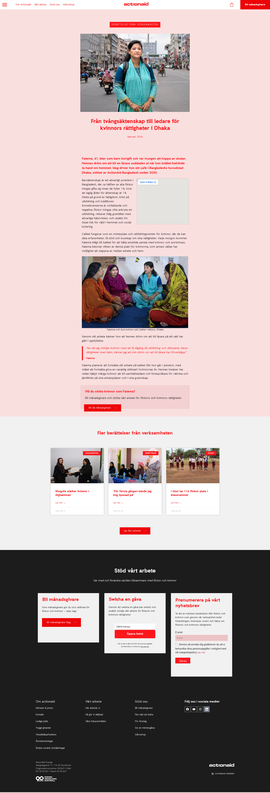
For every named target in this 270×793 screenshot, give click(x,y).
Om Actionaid (23, 4)
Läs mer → (60, 503)
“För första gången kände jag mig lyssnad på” (132, 493)
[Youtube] (194, 709)
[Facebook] (187, 709)
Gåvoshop (69, 4)
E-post (178, 632)
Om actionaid (45, 702)
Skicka (183, 661)
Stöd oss (55, 4)
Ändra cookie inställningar (50, 748)
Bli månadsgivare (255, 4)
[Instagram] (200, 709)
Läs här (201, 652)
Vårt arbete (40, 4)
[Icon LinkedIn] (207, 709)
